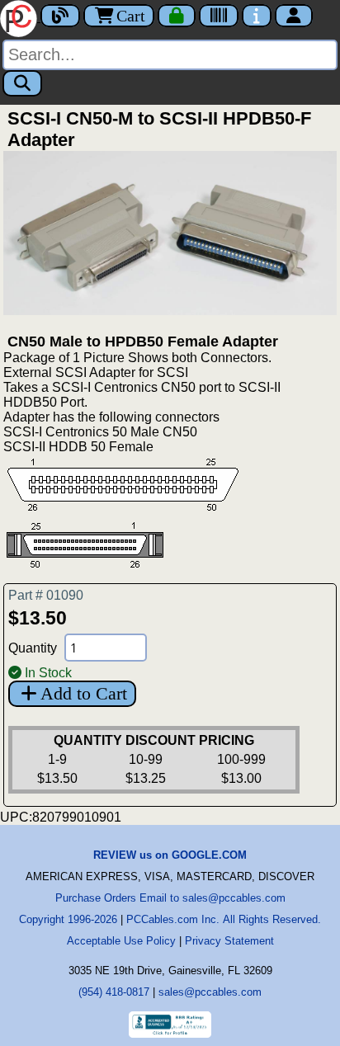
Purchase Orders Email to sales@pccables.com (170, 898)
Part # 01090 (45, 595)
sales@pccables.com (210, 992)
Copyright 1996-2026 (68, 919)
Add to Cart (83, 693)
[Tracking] (218, 15)
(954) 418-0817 (113, 992)
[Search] (22, 83)
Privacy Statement (229, 941)
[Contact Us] (257, 15)
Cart (130, 16)
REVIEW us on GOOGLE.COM (170, 855)
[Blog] (60, 15)
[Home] (20, 17)
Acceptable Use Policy (121, 941)
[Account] (294, 15)
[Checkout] (177, 15)
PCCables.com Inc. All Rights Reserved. (223, 919)
